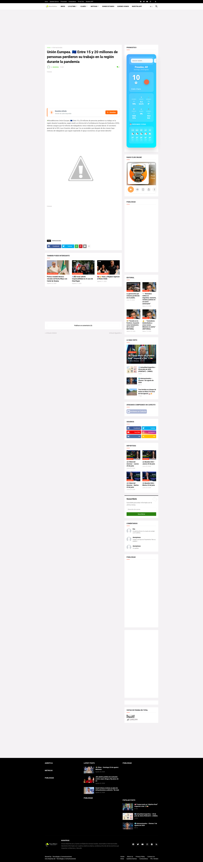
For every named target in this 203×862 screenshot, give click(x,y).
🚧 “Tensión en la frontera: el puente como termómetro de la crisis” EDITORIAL (133, 325)
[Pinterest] (80, 246)
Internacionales (57, 47)
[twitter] (144, 1)
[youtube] (147, 1)
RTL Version (154, 859)
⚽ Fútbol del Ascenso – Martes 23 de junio (133, 485)
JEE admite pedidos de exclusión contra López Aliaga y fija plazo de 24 (107, 779)
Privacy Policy (140, 856)
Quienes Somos (54, 1)
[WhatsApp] (76, 246)
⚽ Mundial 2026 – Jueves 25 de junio (148, 463)
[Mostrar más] (89, 246)
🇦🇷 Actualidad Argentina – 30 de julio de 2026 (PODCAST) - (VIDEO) (147, 369)
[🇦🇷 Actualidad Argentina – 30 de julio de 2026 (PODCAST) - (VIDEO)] (132, 369)
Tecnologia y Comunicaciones (62, 856)
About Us (130, 856)
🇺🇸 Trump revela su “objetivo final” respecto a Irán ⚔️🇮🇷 (146, 805)
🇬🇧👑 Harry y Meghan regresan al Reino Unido (108, 278)
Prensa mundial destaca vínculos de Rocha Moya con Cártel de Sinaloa (57, 279)
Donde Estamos (108, 6)
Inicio (46, 1)
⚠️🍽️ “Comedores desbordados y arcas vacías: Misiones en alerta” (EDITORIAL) (149, 325)
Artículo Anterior (51, 333)
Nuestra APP (89, 1)
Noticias (94, 6)
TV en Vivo (81, 1)
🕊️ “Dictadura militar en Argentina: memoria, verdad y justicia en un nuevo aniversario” (149, 299)
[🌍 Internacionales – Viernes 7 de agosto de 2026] (132, 380)
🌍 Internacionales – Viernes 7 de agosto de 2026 (146, 380)
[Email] (85, 246)
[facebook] (140, 1)
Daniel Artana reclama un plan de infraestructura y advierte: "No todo (107, 789)
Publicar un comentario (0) (83, 325)
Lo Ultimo (72, 6)
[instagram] (150, 1)
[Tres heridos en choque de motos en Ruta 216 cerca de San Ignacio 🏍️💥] (132, 392)
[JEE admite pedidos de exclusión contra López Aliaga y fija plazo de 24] (89, 779)
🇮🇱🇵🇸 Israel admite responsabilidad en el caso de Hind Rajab (82, 279)
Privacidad (64, 1)
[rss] (155, 1)
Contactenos (72, 1)
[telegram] (152, 844)
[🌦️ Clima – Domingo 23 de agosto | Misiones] (89, 769)
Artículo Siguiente (115, 333)
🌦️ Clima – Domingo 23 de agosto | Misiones (107, 768)
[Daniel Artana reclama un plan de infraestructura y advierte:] (89, 790)
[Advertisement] (101, 27)
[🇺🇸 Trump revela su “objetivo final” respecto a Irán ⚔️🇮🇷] (128, 806)
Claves (83, 6)
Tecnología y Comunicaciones (66, 859)
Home (122, 856)
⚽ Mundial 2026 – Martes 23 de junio (148, 484)
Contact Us (151, 856)
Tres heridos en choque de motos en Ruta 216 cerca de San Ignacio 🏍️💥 (147, 391)
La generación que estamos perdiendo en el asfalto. (133, 296)
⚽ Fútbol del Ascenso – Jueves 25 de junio (133, 464)
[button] (151, 6)
